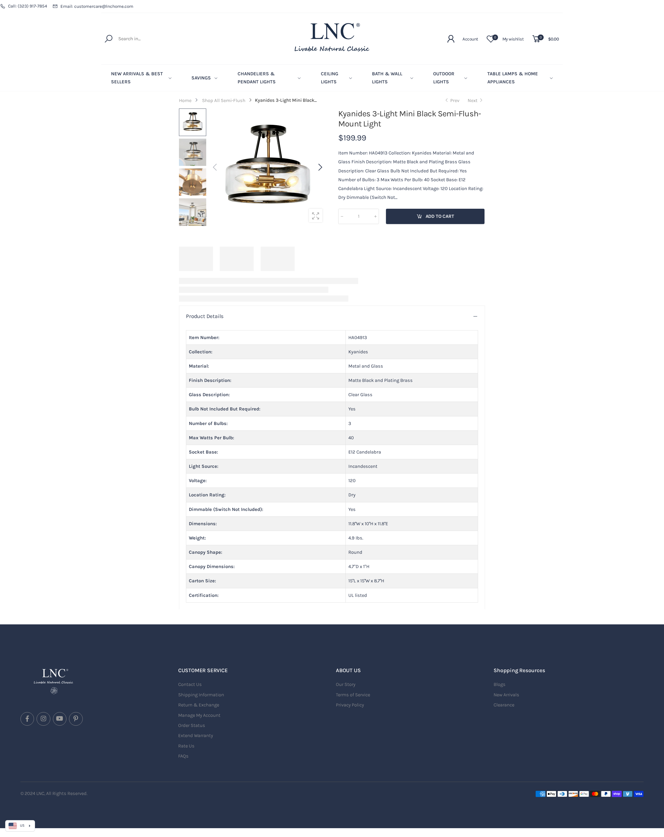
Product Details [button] (205, 316)
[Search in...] (110, 38)
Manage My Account (199, 715)
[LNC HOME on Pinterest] (75, 719)
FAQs (183, 756)
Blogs (500, 684)
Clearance (504, 705)
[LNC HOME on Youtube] (59, 719)
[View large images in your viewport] (315, 215)
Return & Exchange (198, 705)
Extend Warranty (195, 735)
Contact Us (190, 684)
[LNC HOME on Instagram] (43, 719)
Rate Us (186, 746)
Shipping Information (201, 695)
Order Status (191, 725)
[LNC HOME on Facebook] (27, 719)
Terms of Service (353, 695)
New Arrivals (506, 695)
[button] (320, 167)
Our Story (345, 684)
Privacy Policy (350, 705)
